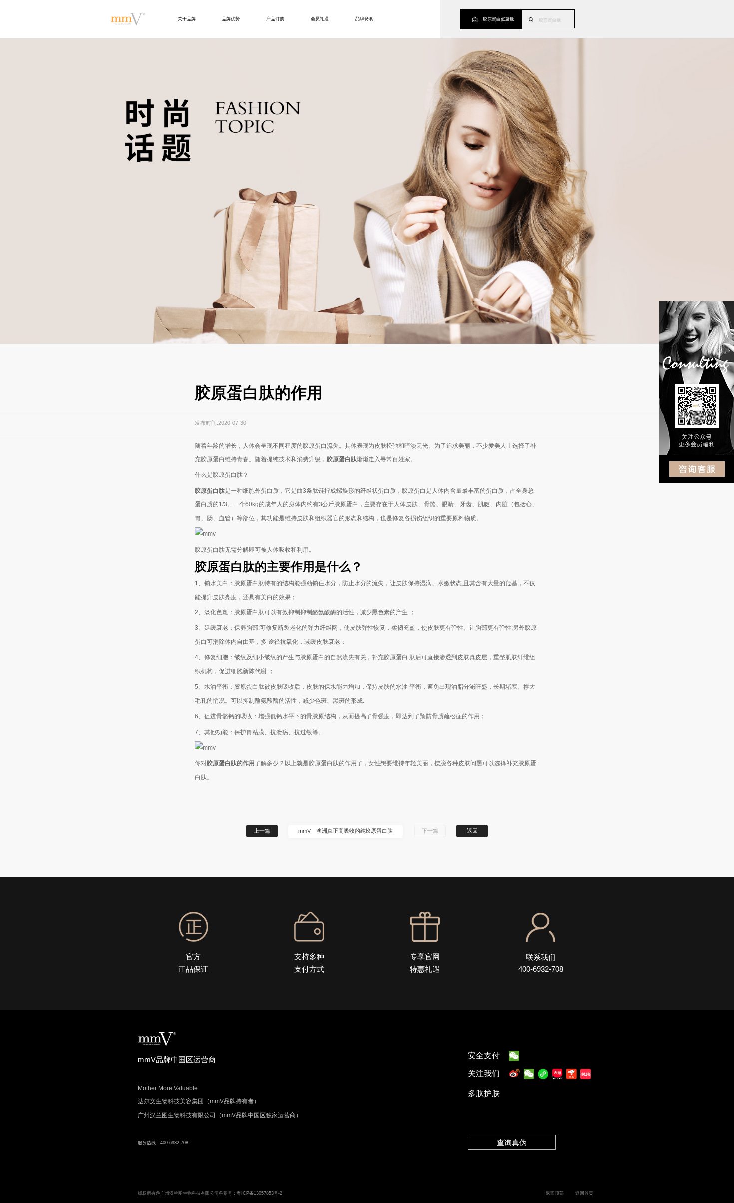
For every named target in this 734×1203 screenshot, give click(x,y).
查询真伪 (512, 1142)
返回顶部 (555, 1193)
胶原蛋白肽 (550, 20)
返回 (472, 831)
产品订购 (275, 18)
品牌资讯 (364, 18)
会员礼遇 (320, 18)
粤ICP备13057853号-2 (259, 1193)
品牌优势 (231, 18)
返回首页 (584, 1193)
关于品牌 (187, 18)
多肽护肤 (484, 1093)
